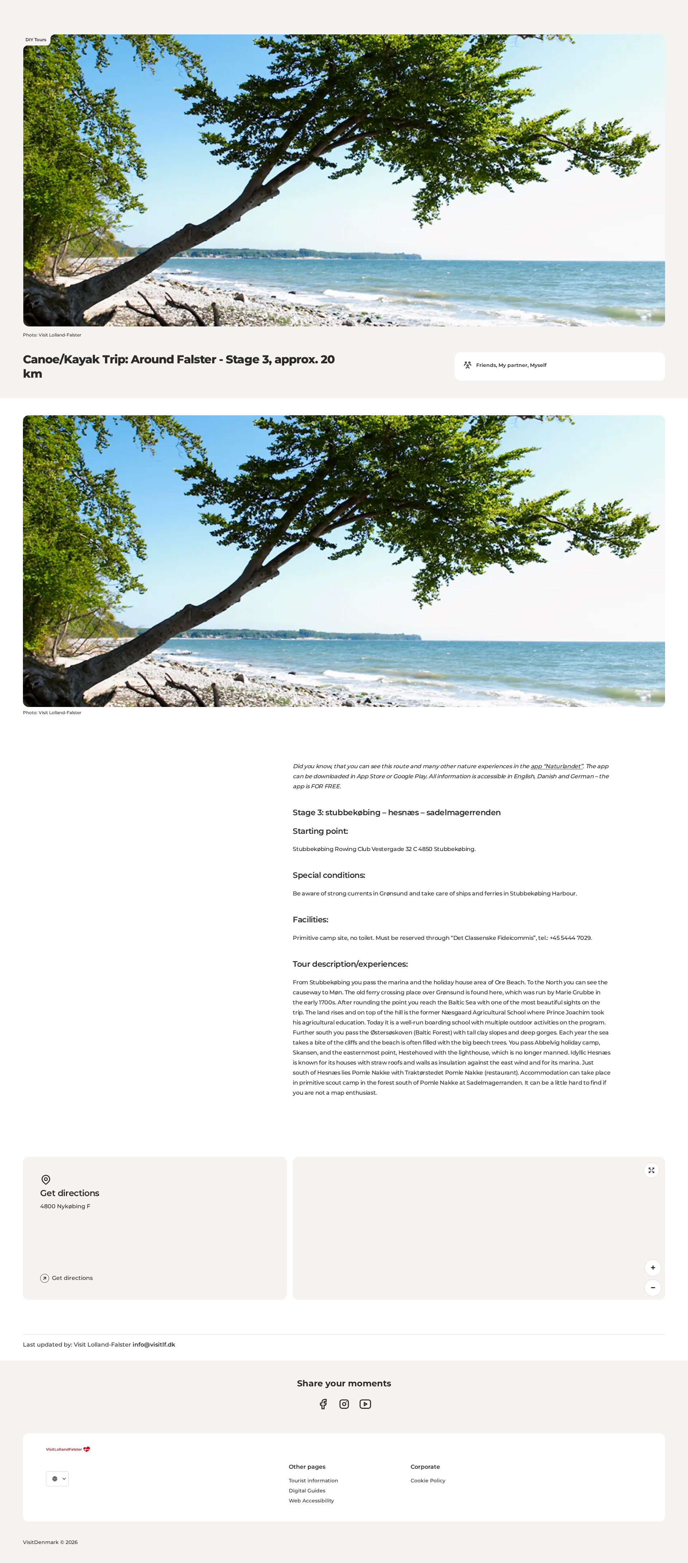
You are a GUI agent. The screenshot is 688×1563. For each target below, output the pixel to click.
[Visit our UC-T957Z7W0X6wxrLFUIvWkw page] (365, 1404)
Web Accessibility (311, 1500)
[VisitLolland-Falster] (68, 1449)
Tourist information (313, 1480)
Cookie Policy (428, 1480)
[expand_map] (651, 1170)
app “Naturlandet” (557, 766)
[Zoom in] (652, 1267)
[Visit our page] (323, 1404)
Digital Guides (307, 1490)
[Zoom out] (652, 1287)
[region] (479, 1228)
